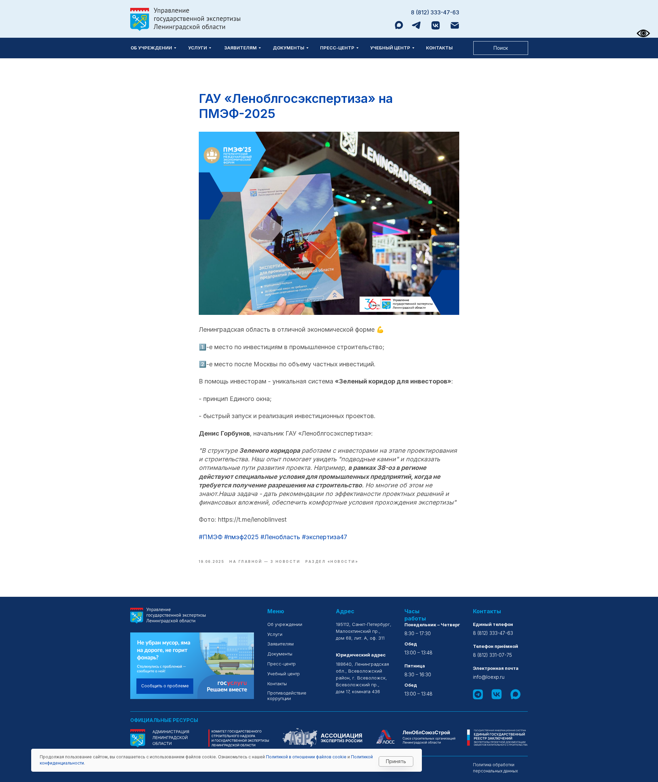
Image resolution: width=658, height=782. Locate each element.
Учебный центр (390, 47)
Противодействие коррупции (286, 695)
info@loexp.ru (488, 677)
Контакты (439, 47)
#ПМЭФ (210, 537)
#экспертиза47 (324, 537)
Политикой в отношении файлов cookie (306, 756)
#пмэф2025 (241, 537)
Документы (288, 47)
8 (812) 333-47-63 (435, 12)
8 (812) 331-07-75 (492, 655)
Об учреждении (151, 47)
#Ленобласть (280, 537)
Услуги (197, 47)
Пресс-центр (337, 47)
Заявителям (240, 47)
